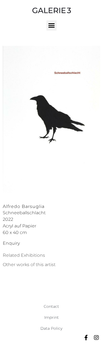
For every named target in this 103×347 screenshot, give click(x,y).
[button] (51, 25)
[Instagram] (96, 338)
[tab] (24, 255)
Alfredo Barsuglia (23, 206)
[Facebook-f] (86, 338)
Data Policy (51, 328)
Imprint (51, 317)
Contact (51, 306)
